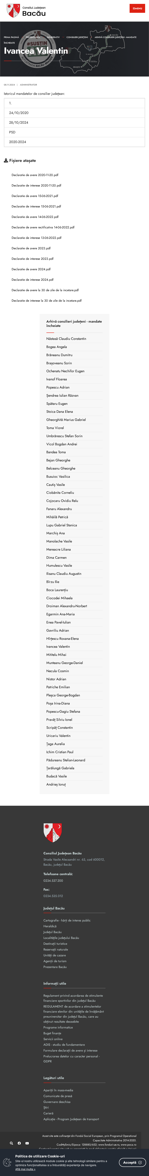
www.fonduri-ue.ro (108, 1145)
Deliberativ (53, 37)
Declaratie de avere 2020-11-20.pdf (35, 175)
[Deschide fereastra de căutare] (11, 1143)
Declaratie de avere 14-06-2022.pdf (35, 217)
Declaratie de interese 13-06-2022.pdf (37, 238)
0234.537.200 (53, 880)
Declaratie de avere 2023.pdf (31, 248)
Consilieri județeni (77, 37)
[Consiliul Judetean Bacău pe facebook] (19, 1143)
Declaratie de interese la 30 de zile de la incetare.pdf (47, 300)
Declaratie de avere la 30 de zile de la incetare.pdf (45, 290)
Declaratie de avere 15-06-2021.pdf (35, 196)
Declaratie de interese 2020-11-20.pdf (36, 185)
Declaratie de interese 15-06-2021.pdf (36, 206)
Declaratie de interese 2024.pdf (33, 279)
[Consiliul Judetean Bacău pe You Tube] (26, 1143)
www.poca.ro (128, 1145)
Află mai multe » (25, 1169)
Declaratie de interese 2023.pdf (33, 258)
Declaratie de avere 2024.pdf (31, 269)
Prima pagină (11, 37)
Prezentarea (33, 37)
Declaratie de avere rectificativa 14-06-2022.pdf (43, 227)
